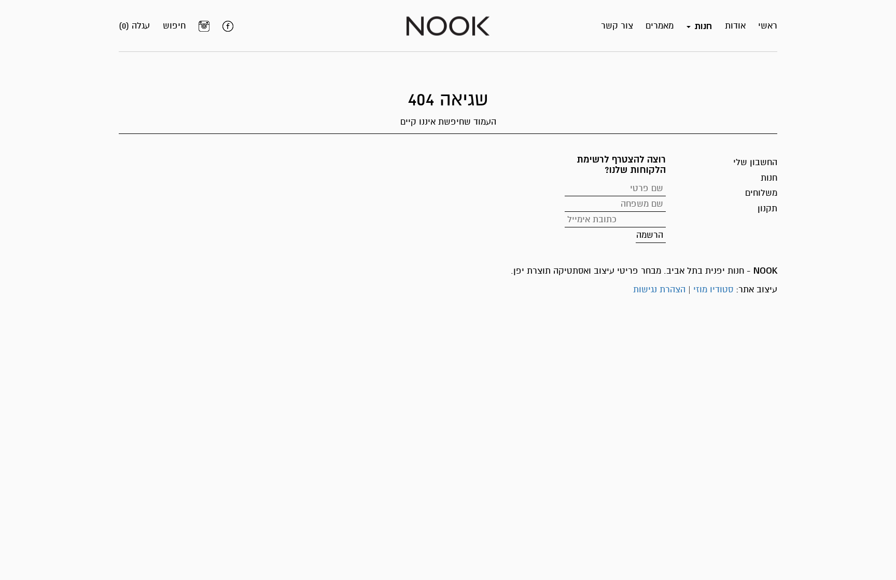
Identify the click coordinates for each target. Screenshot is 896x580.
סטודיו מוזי (713, 289)
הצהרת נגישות (659, 289)
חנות (769, 177)
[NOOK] (448, 25)
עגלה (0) (134, 25)
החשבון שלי (755, 162)
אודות (735, 25)
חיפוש (174, 25)
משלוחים (761, 192)
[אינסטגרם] (204, 26)
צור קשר (617, 25)
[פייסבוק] (227, 26)
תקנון (767, 208)
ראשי (767, 25)
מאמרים (660, 25)
